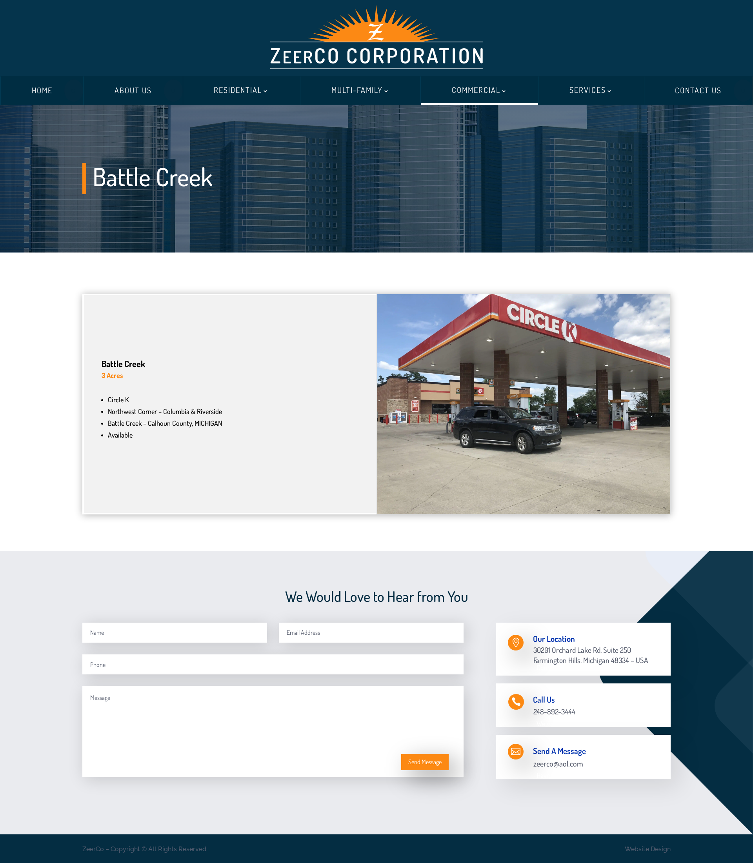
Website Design (648, 849)
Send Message (425, 762)
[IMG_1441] (523, 512)
